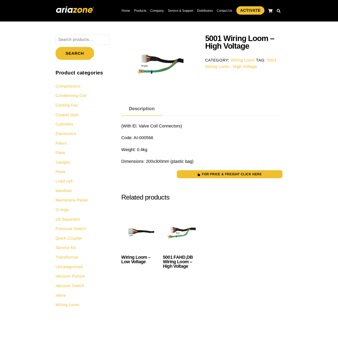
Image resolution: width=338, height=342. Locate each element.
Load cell (64, 181)
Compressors (68, 86)
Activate (250, 10)
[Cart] (270, 11)
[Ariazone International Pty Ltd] (75, 10)
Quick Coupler (69, 238)
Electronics (66, 133)
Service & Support (180, 10)
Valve (61, 295)
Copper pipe (67, 114)
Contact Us (224, 10)
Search (75, 53)
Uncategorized (69, 266)
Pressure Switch (71, 228)
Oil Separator (68, 219)
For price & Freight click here (232, 174)
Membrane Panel (72, 200)
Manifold (64, 190)
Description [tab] (142, 108)
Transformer (67, 257)
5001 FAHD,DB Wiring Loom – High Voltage (178, 262)
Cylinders (64, 124)
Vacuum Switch (70, 285)
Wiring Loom (243, 60)
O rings (62, 209)
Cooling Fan (67, 105)
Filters (61, 143)
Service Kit (66, 247)
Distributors (205, 10)
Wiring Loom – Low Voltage (135, 259)
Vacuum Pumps (70, 276)
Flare (60, 152)
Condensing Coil (71, 95)
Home (126, 10)
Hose (60, 171)
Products (140, 10)
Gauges (63, 162)
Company (157, 10)
